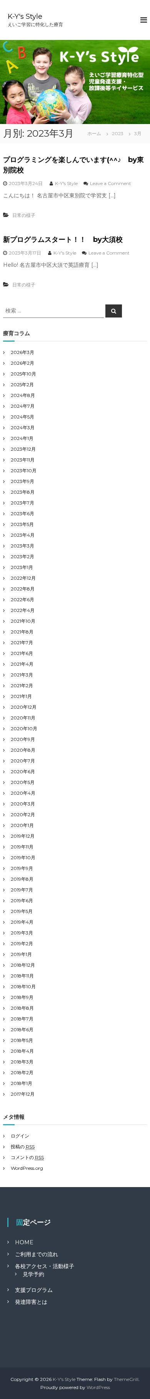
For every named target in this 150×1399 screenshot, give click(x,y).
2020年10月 (24, 728)
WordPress (98, 1387)
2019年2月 (22, 943)
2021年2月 (22, 685)
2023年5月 (22, 524)
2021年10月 (23, 621)
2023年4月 (23, 535)
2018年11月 (22, 976)
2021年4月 (22, 664)
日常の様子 (23, 215)
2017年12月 (23, 1094)
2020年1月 (22, 825)
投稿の (23, 1146)
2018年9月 (22, 997)
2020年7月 (23, 761)
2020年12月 (24, 707)
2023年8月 (23, 492)
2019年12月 (23, 836)
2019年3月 (22, 933)
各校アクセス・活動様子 (44, 1266)
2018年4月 (22, 1051)
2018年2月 (22, 1072)
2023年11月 (23, 460)
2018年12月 (23, 965)
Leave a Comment (110, 183)
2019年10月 (23, 857)
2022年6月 (22, 599)
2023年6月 (22, 513)
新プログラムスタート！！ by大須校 (63, 239)
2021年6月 (22, 653)
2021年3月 (22, 675)
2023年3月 (22, 546)
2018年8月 (22, 1008)
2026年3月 (22, 352)
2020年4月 (23, 793)
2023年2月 (22, 556)
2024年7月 (23, 406)
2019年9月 (22, 868)
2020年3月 (23, 804)
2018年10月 (23, 986)
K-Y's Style (25, 16)
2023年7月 (22, 503)
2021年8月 (22, 632)
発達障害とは (31, 1301)
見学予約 (33, 1274)
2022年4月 (23, 610)
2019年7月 (22, 890)
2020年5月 (23, 782)
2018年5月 (22, 1040)
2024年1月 (22, 438)
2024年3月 (23, 427)
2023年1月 (22, 567)
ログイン (20, 1136)
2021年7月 (22, 642)
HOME (24, 1242)
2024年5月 (22, 417)
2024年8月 (23, 395)
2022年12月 (23, 578)
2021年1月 (21, 696)
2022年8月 (23, 589)
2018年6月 (22, 1029)
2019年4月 (22, 922)
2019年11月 (22, 847)
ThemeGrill (126, 1379)
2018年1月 (21, 1083)
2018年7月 (22, 1019)
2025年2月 (22, 384)
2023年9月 (22, 481)
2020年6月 (23, 771)
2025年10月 (23, 374)
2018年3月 (22, 1062)
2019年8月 (22, 879)
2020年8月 (23, 750)
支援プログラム (34, 1290)
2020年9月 (23, 739)
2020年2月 (23, 814)
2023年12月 (23, 449)
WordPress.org (27, 1168)
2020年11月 (23, 718)
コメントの (27, 1157)
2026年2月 (22, 363)
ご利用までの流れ (36, 1254)
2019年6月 (22, 900)
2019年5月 (22, 911)
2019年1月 (21, 954)
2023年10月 (24, 470)
